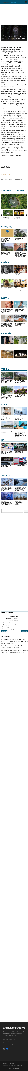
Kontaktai (19, 1065)
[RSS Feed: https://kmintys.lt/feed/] (4, 1049)
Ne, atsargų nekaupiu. (8, 627)
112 (2, 440)
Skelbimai (5, 1063)
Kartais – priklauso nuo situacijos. (11, 622)
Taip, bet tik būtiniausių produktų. (11, 620)
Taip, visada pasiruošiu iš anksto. (10, 618)
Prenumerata (6, 1065)
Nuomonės (6, 333)
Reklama (13, 1065)
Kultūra (5, 262)
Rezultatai (24, 631)
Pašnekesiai (12, 1063)
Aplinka (5, 369)
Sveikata (5, 298)
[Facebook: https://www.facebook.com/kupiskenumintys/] (7, 1049)
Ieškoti (25, 511)
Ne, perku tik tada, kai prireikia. (10, 629)
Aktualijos (6, 227)
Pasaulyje (6, 476)
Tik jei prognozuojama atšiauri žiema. (12, 624)
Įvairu (4, 405)
